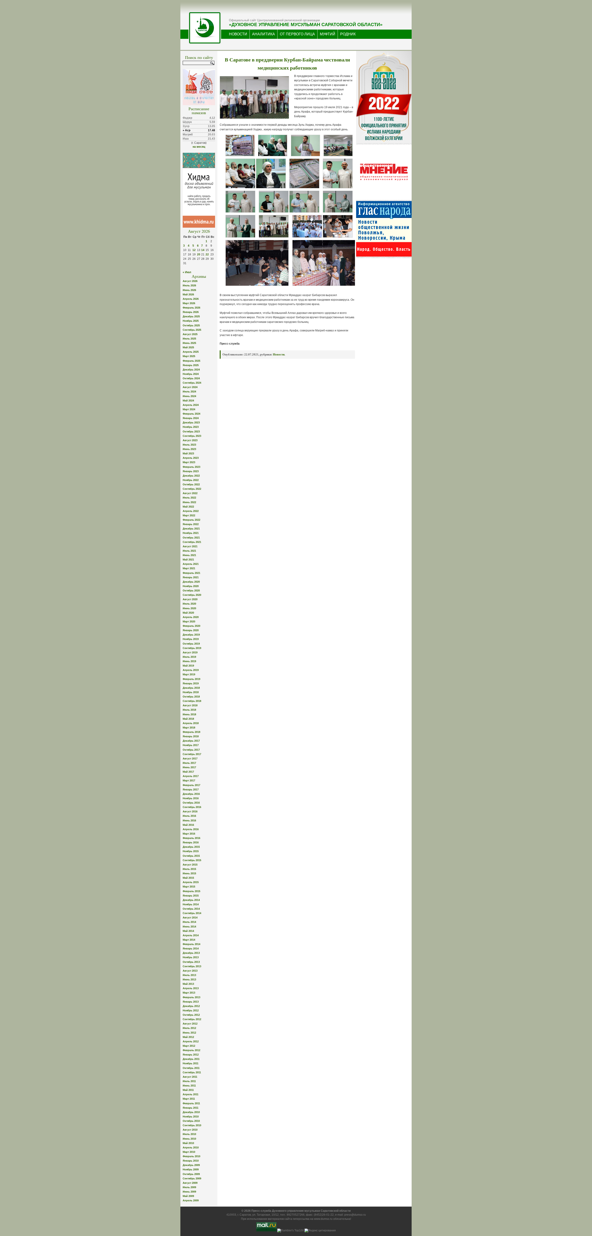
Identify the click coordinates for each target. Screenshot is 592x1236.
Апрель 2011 (190, 1094)
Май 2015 (188, 877)
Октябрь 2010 (191, 1121)
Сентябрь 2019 (192, 648)
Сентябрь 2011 (192, 1072)
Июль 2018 (189, 709)
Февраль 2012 (191, 1050)
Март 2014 (189, 939)
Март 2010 (189, 1151)
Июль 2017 (189, 763)
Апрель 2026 (191, 298)
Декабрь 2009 (191, 1165)
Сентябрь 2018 (192, 701)
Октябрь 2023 (191, 431)
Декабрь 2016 (191, 793)
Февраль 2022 (191, 519)
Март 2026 (189, 303)
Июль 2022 (189, 497)
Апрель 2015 (191, 882)
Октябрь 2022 (191, 484)
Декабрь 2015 (191, 846)
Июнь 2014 (189, 926)
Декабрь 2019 (191, 634)
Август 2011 (190, 1076)
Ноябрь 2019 (191, 639)
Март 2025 (189, 356)
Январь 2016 (191, 842)
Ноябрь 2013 (191, 957)
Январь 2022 (191, 524)
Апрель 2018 (191, 723)
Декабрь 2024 (191, 369)
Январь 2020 (191, 630)
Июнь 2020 (189, 608)
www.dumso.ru (323, 1219)
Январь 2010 (191, 1160)
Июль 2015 (189, 869)
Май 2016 (188, 824)
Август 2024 (190, 387)
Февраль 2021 (191, 573)
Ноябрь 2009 (191, 1169)
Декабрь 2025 (191, 316)
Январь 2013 (191, 1001)
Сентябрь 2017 (192, 754)
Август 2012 (190, 1023)
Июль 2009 (189, 1187)
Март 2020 (189, 621)
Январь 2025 (191, 365)
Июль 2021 (189, 550)
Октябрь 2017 (191, 749)
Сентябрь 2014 (192, 913)
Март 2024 (189, 409)
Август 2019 (190, 652)
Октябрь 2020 (191, 590)
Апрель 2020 (191, 617)
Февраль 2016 (191, 838)
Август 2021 (190, 546)
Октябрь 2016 (191, 802)
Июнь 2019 (189, 661)
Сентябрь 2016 (192, 807)
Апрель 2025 (191, 351)
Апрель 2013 (191, 988)
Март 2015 (189, 886)
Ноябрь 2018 (191, 692)
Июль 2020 (189, 603)
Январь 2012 (191, 1054)
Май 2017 (188, 771)
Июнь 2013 (189, 979)
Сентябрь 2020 (192, 595)
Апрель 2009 (191, 1200)
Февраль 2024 (191, 413)
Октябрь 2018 (191, 696)
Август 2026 (190, 281)
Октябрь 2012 (191, 1014)
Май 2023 (188, 453)
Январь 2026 (191, 312)
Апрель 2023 (191, 457)
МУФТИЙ (327, 34)
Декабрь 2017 (191, 740)
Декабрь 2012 (191, 1006)
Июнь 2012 (189, 1032)
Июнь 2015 (189, 873)
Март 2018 (189, 727)
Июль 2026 (189, 285)
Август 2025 (190, 334)
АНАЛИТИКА (263, 34)
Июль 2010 (189, 1134)
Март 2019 (189, 674)
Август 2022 (190, 493)
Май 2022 (188, 506)
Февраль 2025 (191, 360)
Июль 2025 (189, 338)
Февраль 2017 (191, 785)
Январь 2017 (191, 789)
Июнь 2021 (189, 555)
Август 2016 (190, 811)
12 (194, 250)
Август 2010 (190, 1129)
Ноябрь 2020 (191, 586)
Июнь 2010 (189, 1138)
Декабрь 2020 (191, 581)
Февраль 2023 (191, 466)
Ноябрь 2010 (191, 1116)
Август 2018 (190, 705)
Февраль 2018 (191, 732)
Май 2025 (188, 347)
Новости (278, 354)
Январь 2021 (191, 577)
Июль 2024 (189, 391)
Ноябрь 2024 (191, 374)
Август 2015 (190, 864)
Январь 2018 (191, 736)
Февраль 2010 (191, 1156)
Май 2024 (188, 400)
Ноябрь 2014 (191, 904)
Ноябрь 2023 (191, 426)
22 (207, 254)
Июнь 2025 (189, 343)
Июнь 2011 (189, 1085)
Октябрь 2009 (191, 1174)
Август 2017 (190, 758)
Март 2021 (189, 568)
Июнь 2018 (189, 714)
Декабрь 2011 (191, 1059)
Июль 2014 (189, 922)
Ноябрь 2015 (191, 851)
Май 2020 (188, 612)
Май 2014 (188, 931)
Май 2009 (188, 1196)
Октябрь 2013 (191, 962)
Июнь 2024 (189, 396)
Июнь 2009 (189, 1191)
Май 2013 (188, 983)
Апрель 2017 (191, 776)
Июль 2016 (189, 815)
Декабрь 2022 (191, 475)
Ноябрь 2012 (191, 1010)
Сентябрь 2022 (192, 488)
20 (198, 254)
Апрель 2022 (191, 511)
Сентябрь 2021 (192, 542)
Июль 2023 (189, 444)
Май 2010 (188, 1143)
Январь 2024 (191, 418)
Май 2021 (188, 559)
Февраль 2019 (191, 679)
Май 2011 (188, 1090)
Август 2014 (190, 917)
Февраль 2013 (191, 997)
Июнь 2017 (189, 767)
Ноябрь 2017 (191, 745)
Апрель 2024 (191, 405)
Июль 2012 (189, 1028)
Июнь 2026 (189, 290)
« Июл (187, 272)
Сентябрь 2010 (192, 1125)
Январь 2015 (191, 895)
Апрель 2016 (191, 829)
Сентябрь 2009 (192, 1178)
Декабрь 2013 (191, 952)
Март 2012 (189, 1045)
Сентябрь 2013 (192, 966)
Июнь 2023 (189, 449)
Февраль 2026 (191, 307)
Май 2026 (188, 294)
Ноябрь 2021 (191, 533)
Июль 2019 (189, 656)
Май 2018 (188, 718)
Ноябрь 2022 (191, 480)
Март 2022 (189, 515)
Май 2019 (188, 665)
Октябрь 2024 (191, 378)
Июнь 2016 (189, 820)
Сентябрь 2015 (192, 860)
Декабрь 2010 (191, 1112)
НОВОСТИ (238, 34)
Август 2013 (190, 970)
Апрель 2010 (191, 1147)
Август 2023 (190, 440)
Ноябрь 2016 (191, 798)
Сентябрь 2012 (192, 1019)
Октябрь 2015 (191, 855)
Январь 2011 (190, 1107)
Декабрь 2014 (191, 900)
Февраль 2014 (191, 944)
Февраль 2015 (191, 891)
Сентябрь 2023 (192, 435)
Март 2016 (189, 833)
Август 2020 (190, 599)
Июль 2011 (189, 1081)
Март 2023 (189, 462)
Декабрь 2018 (191, 687)
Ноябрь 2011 (190, 1063)
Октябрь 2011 (191, 1068)
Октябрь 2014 (191, 908)
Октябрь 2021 (191, 537)
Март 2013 (189, 992)
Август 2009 (190, 1182)
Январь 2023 (191, 471)
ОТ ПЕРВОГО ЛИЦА (297, 34)
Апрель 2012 (191, 1041)
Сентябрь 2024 (192, 382)
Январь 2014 (191, 948)
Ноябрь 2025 (191, 320)
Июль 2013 (189, 975)
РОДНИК (348, 34)
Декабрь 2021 (191, 528)
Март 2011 (189, 1098)
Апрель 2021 (191, 564)
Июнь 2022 (189, 502)
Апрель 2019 (191, 670)
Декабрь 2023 (191, 422)
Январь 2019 (191, 683)
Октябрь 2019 (191, 643)
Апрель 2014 (191, 935)
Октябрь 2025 (191, 325)
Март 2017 (189, 780)
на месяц (199, 146)
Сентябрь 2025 (192, 329)
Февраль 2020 (191, 625)
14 (202, 250)
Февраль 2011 (191, 1103)
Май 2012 (188, 1037)
